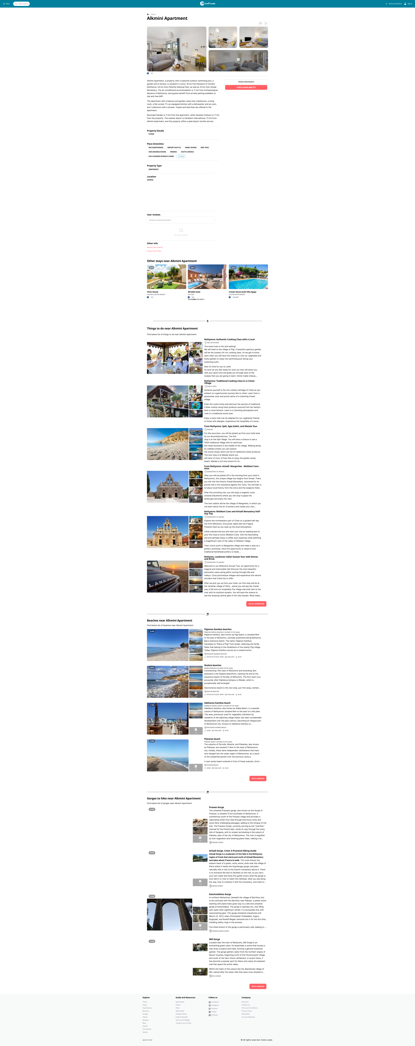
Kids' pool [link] (205, 147)
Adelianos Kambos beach (217, 702)
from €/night (246, 82)
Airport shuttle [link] (174, 147)
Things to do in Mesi (154, 251)
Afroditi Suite (194, 292)
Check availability (246, 87)
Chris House (152, 292)
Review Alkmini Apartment (160, 220)
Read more (259, 772)
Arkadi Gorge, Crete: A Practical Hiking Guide (232, 850)
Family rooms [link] (190, 147)
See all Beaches (258, 778)
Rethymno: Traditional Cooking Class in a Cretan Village (229, 382)
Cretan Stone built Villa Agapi (242, 292)
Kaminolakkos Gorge (220, 894)
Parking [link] (173, 152)
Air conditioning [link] (156, 147)
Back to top (147, 1040)
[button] (260, 23)
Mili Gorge (214, 939)
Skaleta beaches (212, 665)
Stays (153, 14)
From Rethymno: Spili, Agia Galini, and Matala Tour (230, 426)
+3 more (181, 156)
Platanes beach (212, 738)
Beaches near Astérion (155, 247)
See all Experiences (256, 604)
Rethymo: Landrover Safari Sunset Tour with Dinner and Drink (231, 557)
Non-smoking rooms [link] (157, 152)
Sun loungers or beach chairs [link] (161, 156)
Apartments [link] (153, 169)
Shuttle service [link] (187, 152)
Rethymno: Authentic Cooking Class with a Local (229, 339)
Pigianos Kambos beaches (217, 629)
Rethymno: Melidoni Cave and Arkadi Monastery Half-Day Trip (232, 512)
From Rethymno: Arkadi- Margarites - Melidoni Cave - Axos (232, 467)
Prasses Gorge (216, 807)
